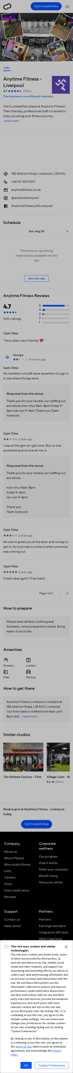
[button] (66, 946)
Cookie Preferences (51, 1065)
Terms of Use (23, 1046)
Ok (26, 1065)
